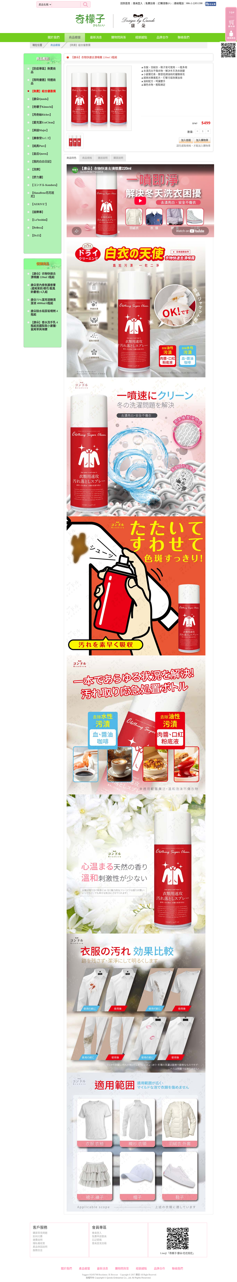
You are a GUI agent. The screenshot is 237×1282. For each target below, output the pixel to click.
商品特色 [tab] (71, 158)
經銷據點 (141, 37)
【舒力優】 (38, 177)
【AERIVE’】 (39, 204)
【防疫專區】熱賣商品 (43, 70)
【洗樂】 (36, 169)
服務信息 (38, 1250)
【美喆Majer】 (40, 130)
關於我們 (54, 37)
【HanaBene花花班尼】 (42, 194)
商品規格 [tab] (87, 158)
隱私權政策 (39, 1243)
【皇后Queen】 (40, 153)
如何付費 (38, 1236)
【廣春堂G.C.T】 (41, 138)
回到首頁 (125, 3)
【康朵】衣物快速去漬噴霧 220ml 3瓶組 (43, 275)
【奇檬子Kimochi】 (42, 106)
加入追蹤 (186, 140)
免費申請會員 (99, 1236)
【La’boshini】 (40, 219)
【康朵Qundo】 (40, 99)
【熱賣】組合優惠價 (43, 91)
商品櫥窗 (75, 37)
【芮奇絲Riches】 (41, 114)
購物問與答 (118, 37)
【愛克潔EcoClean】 (43, 122)
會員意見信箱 (99, 1243)
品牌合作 (162, 37)
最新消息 (96, 37)
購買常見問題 (40, 1233)
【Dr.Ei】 (37, 235)
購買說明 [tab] (118, 158)
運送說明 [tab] (103, 158)
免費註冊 (150, 3)
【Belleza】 (38, 227)
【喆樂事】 (38, 211)
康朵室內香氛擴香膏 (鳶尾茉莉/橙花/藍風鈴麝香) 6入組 (43, 288)
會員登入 (138, 3)
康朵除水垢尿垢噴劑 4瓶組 (44, 313)
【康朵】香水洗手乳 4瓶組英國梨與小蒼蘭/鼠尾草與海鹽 (44, 326)
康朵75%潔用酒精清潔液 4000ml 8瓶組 (43, 301)
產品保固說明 (40, 1247)
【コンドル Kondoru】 (44, 185)
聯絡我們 (183, 37)
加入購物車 (202, 140)
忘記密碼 (97, 1240)
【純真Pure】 (39, 145)
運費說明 (38, 1240)
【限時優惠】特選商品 (43, 81)
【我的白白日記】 (42, 161)
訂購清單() (164, 3)
